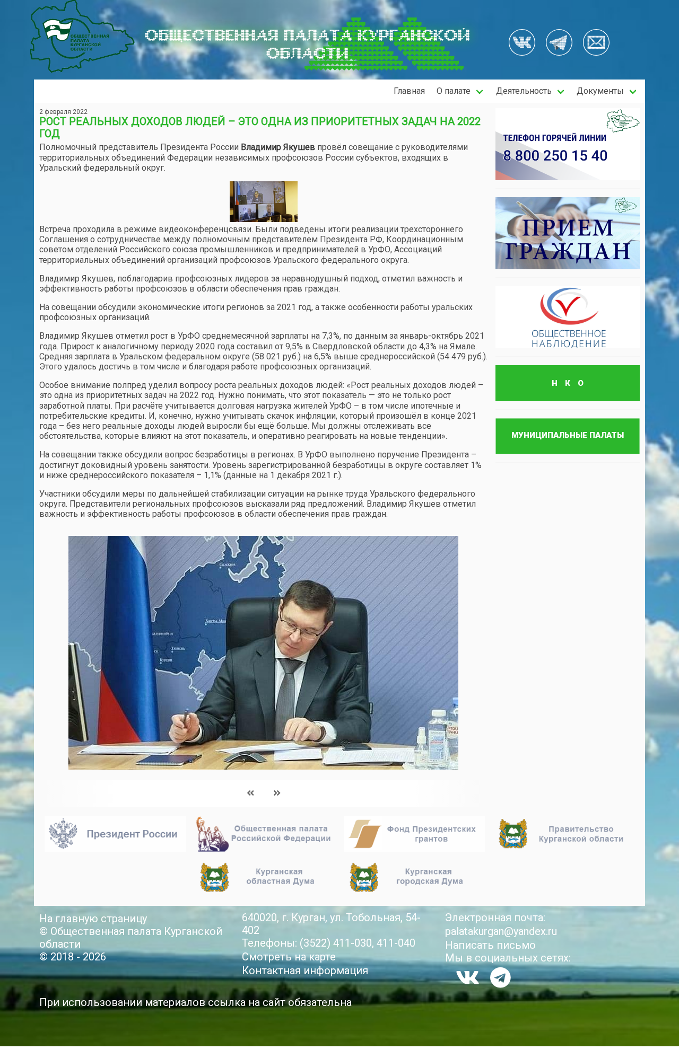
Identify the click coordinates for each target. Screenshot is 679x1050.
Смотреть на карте (289, 956)
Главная (409, 91)
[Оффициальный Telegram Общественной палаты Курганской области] (559, 43)
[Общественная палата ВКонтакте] (522, 43)
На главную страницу (93, 918)
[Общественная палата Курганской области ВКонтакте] (468, 977)
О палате (454, 91)
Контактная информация (305, 970)
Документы (600, 91)
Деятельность (524, 91)
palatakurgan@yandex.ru (501, 931)
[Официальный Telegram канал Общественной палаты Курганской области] (500, 977)
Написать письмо (490, 945)
